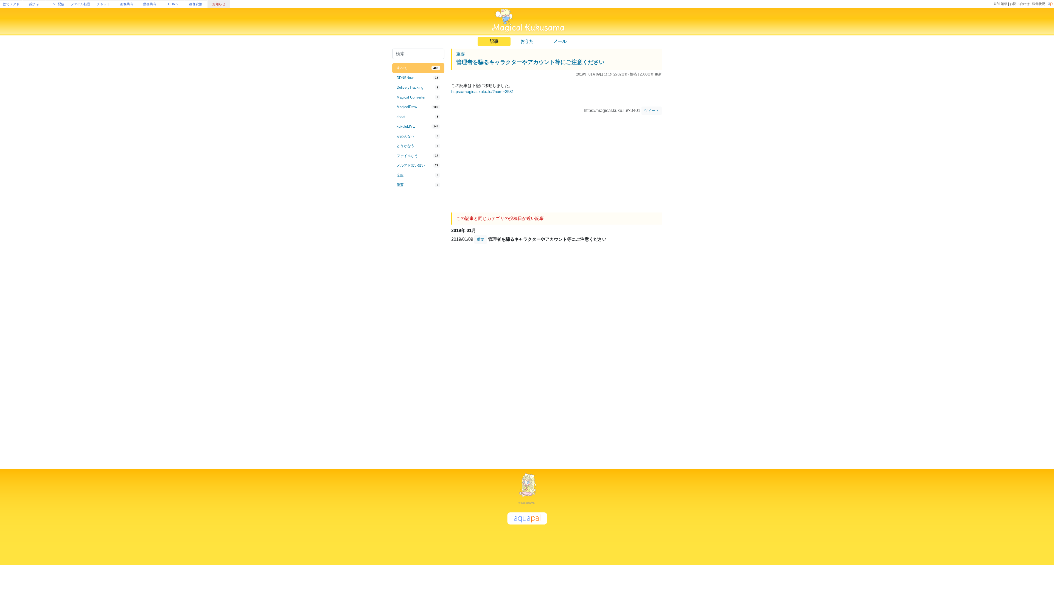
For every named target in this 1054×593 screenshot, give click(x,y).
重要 (460, 54)
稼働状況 (1038, 4)
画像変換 (195, 4)
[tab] (418, 68)
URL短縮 (1000, 4)
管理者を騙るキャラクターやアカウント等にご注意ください (530, 62)
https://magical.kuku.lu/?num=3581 (482, 91)
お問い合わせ (1020, 4)
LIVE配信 (57, 4)
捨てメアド (11, 4)
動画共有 (149, 4)
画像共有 (126, 4)
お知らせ (218, 4)
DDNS (173, 4)
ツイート (651, 110)
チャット (103, 4)
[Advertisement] (418, 280)
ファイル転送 (80, 4)
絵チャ (34, 4)
